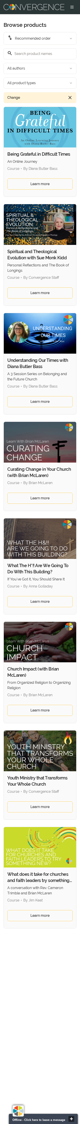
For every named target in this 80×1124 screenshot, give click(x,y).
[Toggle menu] (72, 7)
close (71, 1119)
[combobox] (40, 38)
